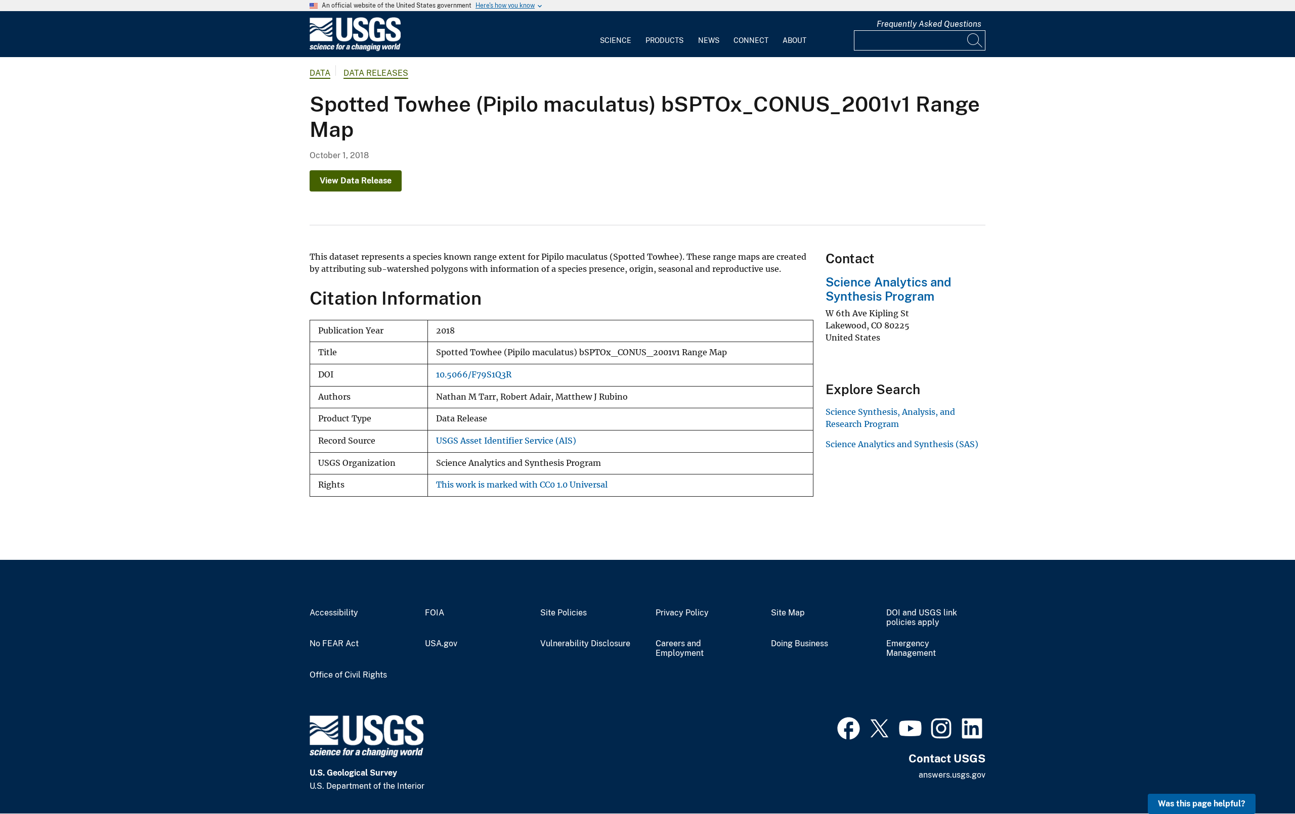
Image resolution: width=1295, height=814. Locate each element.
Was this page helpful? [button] (1201, 803)
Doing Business (799, 643)
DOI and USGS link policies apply (921, 617)
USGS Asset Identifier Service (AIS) (506, 441)
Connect (750, 40)
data (320, 73)
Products (664, 40)
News (708, 40)
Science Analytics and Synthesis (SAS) (902, 444)
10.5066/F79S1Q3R (473, 374)
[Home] (355, 49)
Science (615, 40)
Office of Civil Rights (348, 675)
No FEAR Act (334, 643)
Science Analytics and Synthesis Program (888, 289)
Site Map (788, 612)
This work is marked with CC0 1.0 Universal (522, 485)
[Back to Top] (1258, 777)
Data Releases (375, 73)
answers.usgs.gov (952, 775)
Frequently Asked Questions (929, 24)
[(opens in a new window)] (848, 727)
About (794, 40)
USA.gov (441, 643)
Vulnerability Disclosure (585, 643)
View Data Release (356, 180)
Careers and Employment (680, 648)
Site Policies (563, 612)
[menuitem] (615, 34)
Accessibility (334, 612)
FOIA (434, 612)
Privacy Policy (682, 612)
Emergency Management (911, 648)
